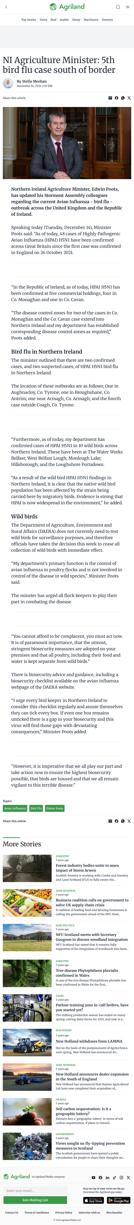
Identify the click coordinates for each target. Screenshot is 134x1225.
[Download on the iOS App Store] (93, 1200)
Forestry (107, 19)
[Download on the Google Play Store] (119, 1200)
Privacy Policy (63, 1212)
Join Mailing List (35, 1200)
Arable (64, 19)
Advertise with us (89, 1212)
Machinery (91, 19)
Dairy (43, 19)
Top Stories (28, 19)
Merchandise (114, 1212)
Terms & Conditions (37, 1212)
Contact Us (11, 1212)
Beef (53, 19)
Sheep (76, 19)
